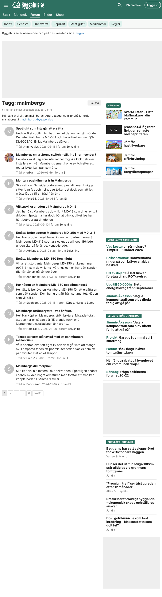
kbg (28, 224)
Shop (60, 15)
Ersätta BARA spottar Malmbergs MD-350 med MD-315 (55, 232)
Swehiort (32, 302)
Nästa (37, 393)
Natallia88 (32, 328)
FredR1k (31, 358)
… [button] (23, 393)
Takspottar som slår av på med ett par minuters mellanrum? (50, 338)
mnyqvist (32, 146)
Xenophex (33, 276)
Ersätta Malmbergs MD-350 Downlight (44, 258)
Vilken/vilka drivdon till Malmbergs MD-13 (46, 206)
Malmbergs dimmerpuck (33, 366)
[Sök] (119, 5)
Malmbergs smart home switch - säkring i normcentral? (56, 154)
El (65, 172)
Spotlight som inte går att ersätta (39, 128)
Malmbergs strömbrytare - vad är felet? (44, 311)
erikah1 (30, 172)
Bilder (47, 15)
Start (6, 15)
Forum (35, 15)
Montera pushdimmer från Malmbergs (43, 180)
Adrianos (32, 250)
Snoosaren (33, 384)
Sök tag (94, 102)
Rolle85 (31, 198)
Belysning (72, 146)
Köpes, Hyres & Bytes (80, 302)
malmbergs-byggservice (37, 119)
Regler (80, 33)
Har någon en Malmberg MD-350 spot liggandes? (51, 284)
